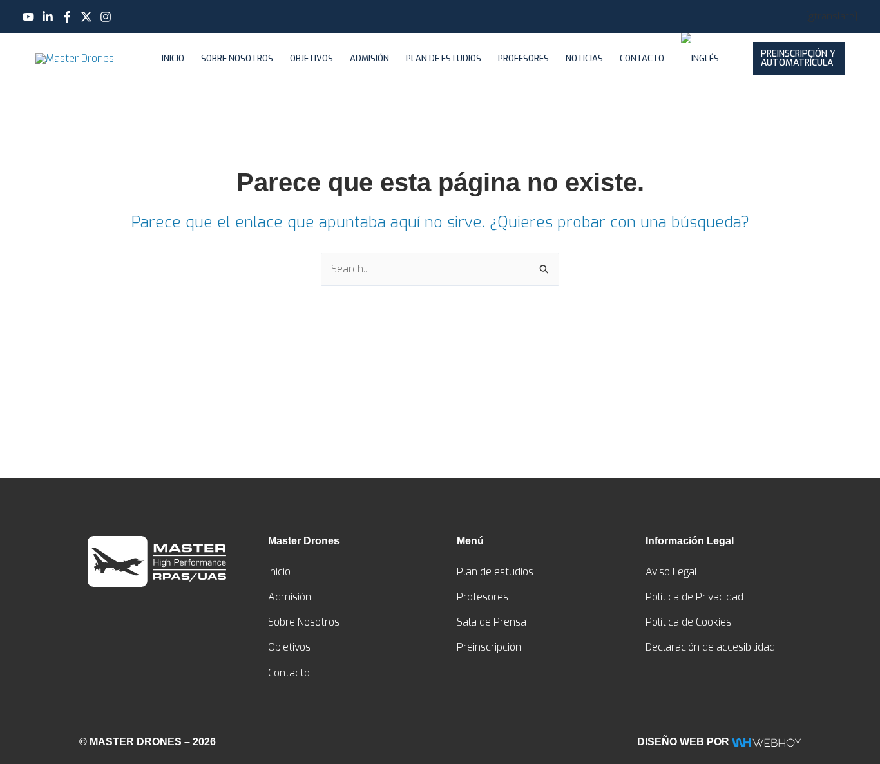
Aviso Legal (671, 571)
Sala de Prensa (491, 622)
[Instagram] (105, 17)
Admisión (369, 58)
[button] (799, 58)
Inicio (173, 58)
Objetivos (311, 58)
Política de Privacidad (694, 597)
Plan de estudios (443, 58)
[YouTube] (28, 17)
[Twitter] (86, 17)
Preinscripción (489, 647)
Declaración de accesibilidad (710, 647)
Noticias (584, 58)
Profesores (523, 58)
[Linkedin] (47, 17)
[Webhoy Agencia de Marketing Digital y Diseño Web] (766, 741)
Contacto (642, 58)
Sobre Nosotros (237, 58)
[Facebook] (67, 17)
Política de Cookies (688, 622)
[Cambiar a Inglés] (700, 58)
